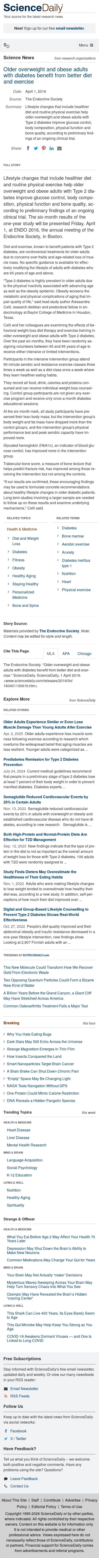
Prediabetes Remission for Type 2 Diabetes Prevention (41, 762)
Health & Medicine (22, 529)
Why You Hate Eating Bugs (29, 1034)
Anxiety (68, 552)
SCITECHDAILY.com (36, 955)
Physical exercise (76, 589)
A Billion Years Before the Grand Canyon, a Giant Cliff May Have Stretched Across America (47, 995)
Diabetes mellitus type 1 (76, 563)
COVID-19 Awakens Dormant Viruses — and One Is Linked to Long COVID (49, 1338)
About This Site (14, 1500)
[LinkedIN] (51, 148)
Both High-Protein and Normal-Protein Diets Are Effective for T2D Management (45, 837)
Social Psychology (22, 1167)
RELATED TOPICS (19, 518)
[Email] (59, 148)
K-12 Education (19, 1175)
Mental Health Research (27, 1145)
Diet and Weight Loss (25, 541)
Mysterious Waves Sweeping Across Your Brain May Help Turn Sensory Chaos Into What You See (49, 1284)
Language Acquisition (25, 1160)
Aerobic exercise (75, 544)
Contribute (52, 1500)
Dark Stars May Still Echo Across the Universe (44, 1041)
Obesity (18, 568)
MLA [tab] (51, 653)
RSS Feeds (19, 1396)
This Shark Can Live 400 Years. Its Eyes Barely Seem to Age (51, 1315)
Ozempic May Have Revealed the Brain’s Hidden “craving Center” (47, 1296)
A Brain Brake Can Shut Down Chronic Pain (43, 1071)
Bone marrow (73, 536)
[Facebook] (28, 148)
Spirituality (15, 1205)
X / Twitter (18, 1438)
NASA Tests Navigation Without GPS (37, 1085)
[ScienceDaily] (33, 8)
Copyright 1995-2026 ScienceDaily (34, 1513)
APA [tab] (66, 653)
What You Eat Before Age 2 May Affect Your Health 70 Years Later (51, 1239)
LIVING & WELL (13, 1182)
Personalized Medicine (23, 594)
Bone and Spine (25, 605)
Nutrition (69, 573)
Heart (66, 581)
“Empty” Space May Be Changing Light (38, 1078)
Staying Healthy (25, 584)
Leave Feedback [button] (24, 1478)
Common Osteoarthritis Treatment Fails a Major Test (45, 1006)
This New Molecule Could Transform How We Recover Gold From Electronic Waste (48, 970)
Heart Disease (18, 1130)
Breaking (11, 1022)
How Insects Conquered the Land (34, 1056)
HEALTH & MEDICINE (17, 1122)
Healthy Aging (24, 575)
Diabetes (19, 551)
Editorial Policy (44, 1506)
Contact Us (19, 1486)
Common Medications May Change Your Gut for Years (51, 1260)
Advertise (73, 1500)
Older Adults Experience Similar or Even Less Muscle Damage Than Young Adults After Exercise (47, 724)
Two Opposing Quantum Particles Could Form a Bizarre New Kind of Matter (48, 982)
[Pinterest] (44, 148)
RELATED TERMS (68, 518)
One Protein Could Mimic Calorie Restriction (43, 1093)
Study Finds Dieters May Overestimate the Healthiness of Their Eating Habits (39, 874)
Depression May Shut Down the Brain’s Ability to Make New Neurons (46, 1250)
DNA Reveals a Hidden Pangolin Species (41, 1100)
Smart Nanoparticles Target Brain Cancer (40, 1063)
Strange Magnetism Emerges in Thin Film (41, 1049)
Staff (35, 1500)
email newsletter (70, 28)
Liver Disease (18, 1137)
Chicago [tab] (84, 653)
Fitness (18, 559)
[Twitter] (36, 148)
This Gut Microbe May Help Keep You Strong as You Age (49, 1326)
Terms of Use (71, 1506)
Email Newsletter (24, 1388)
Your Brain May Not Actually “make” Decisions (44, 1275)
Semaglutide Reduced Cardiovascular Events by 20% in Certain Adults (45, 799)
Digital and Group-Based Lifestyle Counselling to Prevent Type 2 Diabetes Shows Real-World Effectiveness (46, 914)
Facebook (18, 1431)
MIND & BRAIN (13, 1152)
